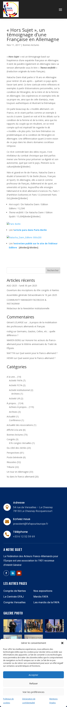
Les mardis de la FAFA (46, 602)
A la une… (12, 376)
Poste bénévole (14, 457)
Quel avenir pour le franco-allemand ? (38, 353)
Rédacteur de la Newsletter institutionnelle (28, 308)
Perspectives (13, 452)
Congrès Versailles (14, 602)
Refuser (33, 683)
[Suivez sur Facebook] (6, 573)
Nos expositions (43, 590)
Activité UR (14, 398)
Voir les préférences (33, 691)
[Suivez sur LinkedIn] (12, 573)
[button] (62, 643)
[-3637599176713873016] (54, 631)
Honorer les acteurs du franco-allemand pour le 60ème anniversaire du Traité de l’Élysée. (32, 344)
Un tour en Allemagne (18, 471)
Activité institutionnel (19, 390)
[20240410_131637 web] (33, 631)
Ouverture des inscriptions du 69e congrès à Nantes (33, 290)
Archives (15, 393)
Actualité (11, 416)
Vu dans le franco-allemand (20, 476)
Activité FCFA (15, 385)
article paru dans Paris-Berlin (30, 229)
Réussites (11, 462)
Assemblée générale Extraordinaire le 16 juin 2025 (32, 295)
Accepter (33, 674)
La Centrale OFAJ (13, 596)
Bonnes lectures (31, 44)
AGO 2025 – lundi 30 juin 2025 (22, 285)
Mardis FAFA (41, 596)
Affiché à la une (14, 429)
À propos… (12, 403)
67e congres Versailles (20, 443)
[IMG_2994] (12, 631)
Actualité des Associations (20, 425)
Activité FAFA (15, 380)
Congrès (11, 439)
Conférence (15, 420)
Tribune (10, 466)
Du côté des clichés (16, 447)
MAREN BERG (14, 340)
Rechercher (53, 270)
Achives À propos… (18, 407)
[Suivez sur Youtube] (19, 573)
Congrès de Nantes (14, 590)
